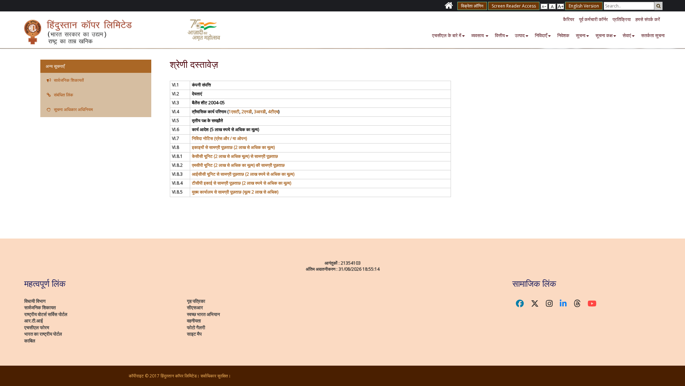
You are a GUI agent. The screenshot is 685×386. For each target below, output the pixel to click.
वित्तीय (500, 35)
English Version (584, 6)
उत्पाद (520, 35)
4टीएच (273, 112)
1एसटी (234, 112)
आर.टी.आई (33, 320)
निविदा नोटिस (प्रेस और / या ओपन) (219, 138)
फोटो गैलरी (196, 327)
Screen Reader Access (514, 6)
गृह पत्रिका (196, 301)
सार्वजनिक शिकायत (40, 307)
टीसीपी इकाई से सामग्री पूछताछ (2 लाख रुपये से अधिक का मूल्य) (241, 183)
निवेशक (563, 35)
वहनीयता (194, 320)
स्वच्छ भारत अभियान (203, 314)
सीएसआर (195, 307)
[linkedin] (563, 303)
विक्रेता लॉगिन (472, 6)
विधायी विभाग (35, 301)
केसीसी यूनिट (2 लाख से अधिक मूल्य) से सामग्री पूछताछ (235, 156)
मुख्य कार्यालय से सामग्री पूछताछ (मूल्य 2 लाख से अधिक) (235, 192)
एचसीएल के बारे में (446, 35)
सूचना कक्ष (604, 35)
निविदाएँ (541, 35)
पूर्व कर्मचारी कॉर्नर (593, 19)
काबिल (29, 340)
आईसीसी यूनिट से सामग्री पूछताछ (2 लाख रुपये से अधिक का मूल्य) (243, 174)
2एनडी (247, 112)
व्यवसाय (478, 35)
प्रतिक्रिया (622, 19)
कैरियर (568, 19)
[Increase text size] (544, 6)
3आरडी (260, 112)
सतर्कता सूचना (653, 35)
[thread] (577, 303)
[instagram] (549, 303)
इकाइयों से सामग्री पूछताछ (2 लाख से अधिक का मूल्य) (233, 147)
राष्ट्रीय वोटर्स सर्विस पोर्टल (45, 314)
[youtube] (592, 303)
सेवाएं (627, 35)
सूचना (580, 35)
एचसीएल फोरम (36, 327)
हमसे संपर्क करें (647, 19)
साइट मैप (194, 334)
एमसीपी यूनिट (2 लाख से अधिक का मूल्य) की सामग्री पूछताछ (238, 165)
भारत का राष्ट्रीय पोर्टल (43, 334)
